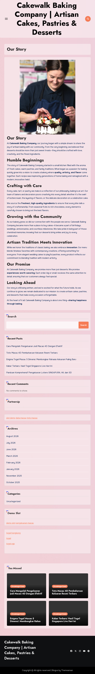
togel (8, 538)
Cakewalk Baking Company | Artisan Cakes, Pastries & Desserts (20, 650)
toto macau (32, 418)
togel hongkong (13, 533)
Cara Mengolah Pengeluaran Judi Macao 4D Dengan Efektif (34, 346)
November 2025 (14, 475)
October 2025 (13, 482)
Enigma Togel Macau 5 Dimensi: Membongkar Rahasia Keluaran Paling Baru (41, 359)
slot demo (10, 418)
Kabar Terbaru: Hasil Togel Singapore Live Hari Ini (29, 366)
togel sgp (10, 543)
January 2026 (12, 469)
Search (12, 316)
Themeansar (67, 670)
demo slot (10, 523)
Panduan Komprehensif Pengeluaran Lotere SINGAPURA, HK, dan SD (39, 372)
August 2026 (12, 436)
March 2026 (12, 456)
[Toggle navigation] (6, 18)
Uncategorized (13, 501)
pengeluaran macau (25, 523)
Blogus (55, 670)
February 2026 (13, 462)
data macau (21, 418)
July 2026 (11, 443)
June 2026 (11, 449)
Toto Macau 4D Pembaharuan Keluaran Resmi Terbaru (32, 352)
